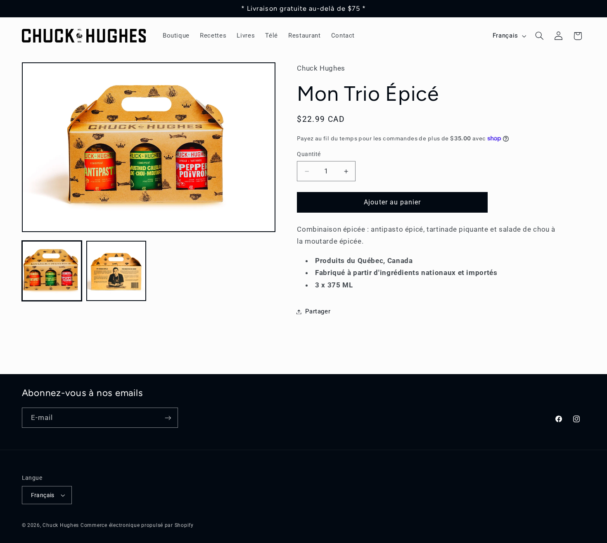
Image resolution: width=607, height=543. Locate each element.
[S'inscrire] (167, 418)
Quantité (308, 154)
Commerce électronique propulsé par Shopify (137, 525)
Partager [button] (317, 311)
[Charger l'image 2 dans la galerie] (116, 271)
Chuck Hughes (61, 525)
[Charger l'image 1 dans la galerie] (52, 271)
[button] (539, 35)
